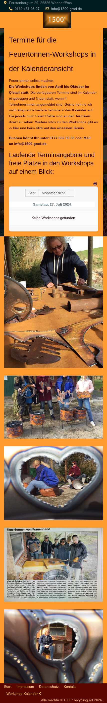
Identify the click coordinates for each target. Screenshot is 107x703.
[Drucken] (95, 184)
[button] (53, 302)
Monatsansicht (53, 193)
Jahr (32, 193)
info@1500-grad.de (66, 9)
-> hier (14, 128)
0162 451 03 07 (27, 9)
